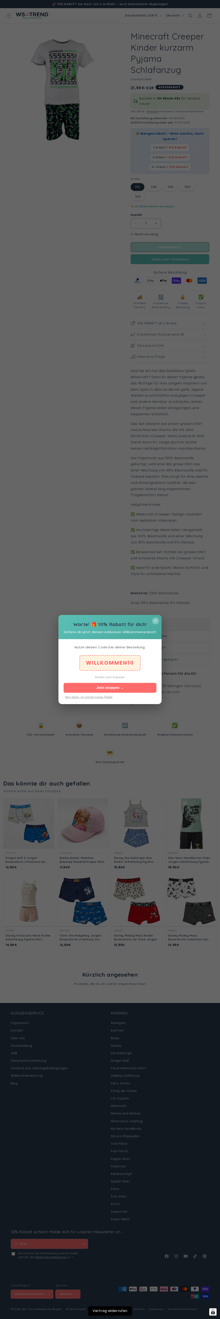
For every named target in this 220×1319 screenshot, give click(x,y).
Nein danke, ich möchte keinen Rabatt (88, 697)
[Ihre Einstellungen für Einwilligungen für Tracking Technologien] (213, 1312)
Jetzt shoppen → (110, 688)
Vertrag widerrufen (110, 1310)
